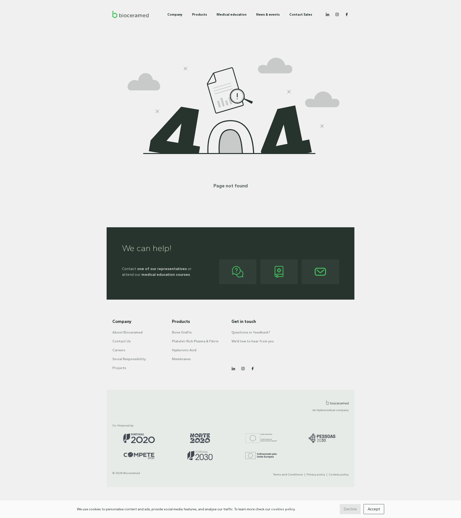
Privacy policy (316, 474)
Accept (374, 509)
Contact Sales (300, 14)
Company (174, 14)
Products (199, 14)
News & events (268, 14)
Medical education (232, 14)
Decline (350, 509)
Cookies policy (339, 474)
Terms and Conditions (288, 474)
